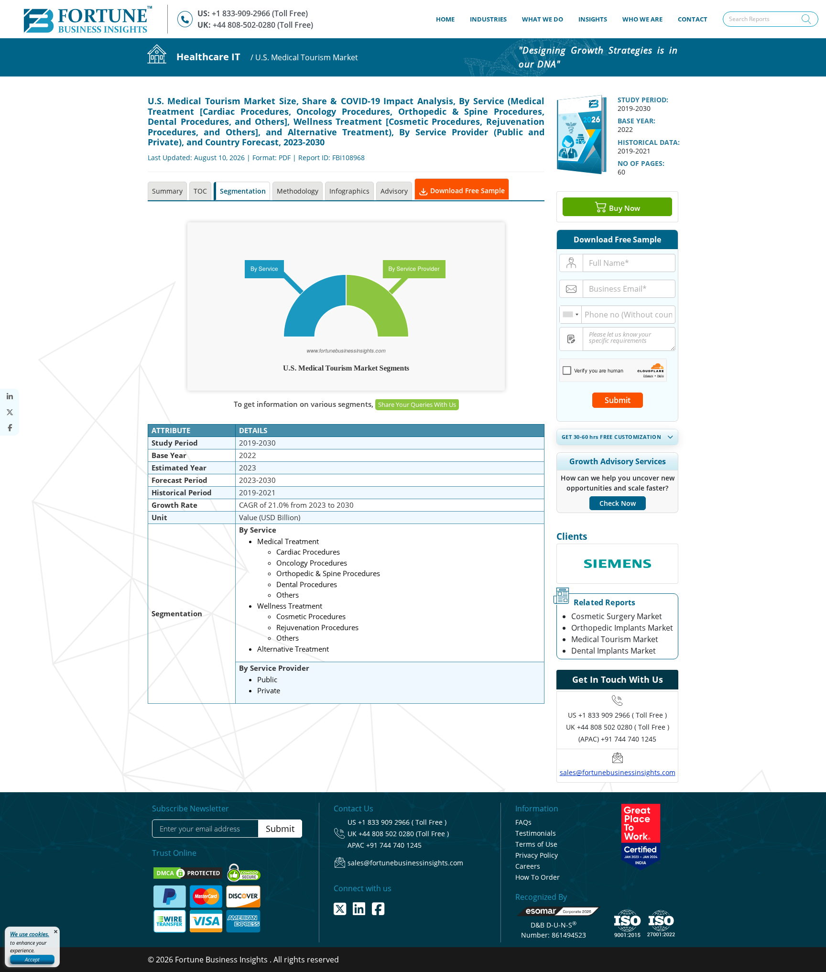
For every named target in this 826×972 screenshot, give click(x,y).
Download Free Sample (466, 190)
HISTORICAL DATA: (649, 142)
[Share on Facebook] (9, 428)
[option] (617, 548)
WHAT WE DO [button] (542, 19)
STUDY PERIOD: (643, 99)
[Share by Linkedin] (9, 396)
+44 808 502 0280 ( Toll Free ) (623, 727)
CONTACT (692, 19)
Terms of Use (536, 844)
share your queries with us (417, 404)
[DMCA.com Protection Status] (189, 872)
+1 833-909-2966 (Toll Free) (260, 13)
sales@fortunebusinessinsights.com (617, 772)
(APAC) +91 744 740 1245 (617, 738)
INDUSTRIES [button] (488, 19)
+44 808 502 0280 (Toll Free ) (404, 833)
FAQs (523, 822)
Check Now (617, 503)
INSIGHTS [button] (592, 19)
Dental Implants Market (613, 650)
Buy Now (623, 208)
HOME (449, 18)
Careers (527, 866)
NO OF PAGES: (641, 163)
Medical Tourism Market (614, 639)
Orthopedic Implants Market (622, 628)
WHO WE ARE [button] (642, 19)
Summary (167, 191)
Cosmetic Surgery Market (616, 616)
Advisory (394, 191)
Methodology (297, 191)
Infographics (349, 191)
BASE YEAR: (636, 120)
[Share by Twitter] (9, 412)
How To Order (537, 877)
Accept (32, 959)
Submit (617, 400)
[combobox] (571, 314)
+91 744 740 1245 (394, 845)
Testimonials (535, 833)
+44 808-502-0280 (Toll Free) (263, 25)
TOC (200, 191)
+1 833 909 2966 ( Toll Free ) (622, 715)
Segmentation (243, 191)
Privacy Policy (536, 855)
